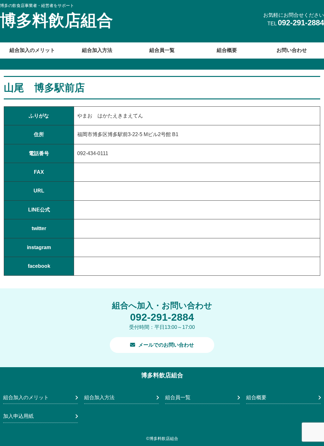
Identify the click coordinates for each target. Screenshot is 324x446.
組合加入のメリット (32, 50)
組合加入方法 (97, 50)
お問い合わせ (292, 50)
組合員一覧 (162, 50)
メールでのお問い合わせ (166, 345)
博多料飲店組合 (56, 20)
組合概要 (227, 50)
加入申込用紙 (18, 416)
